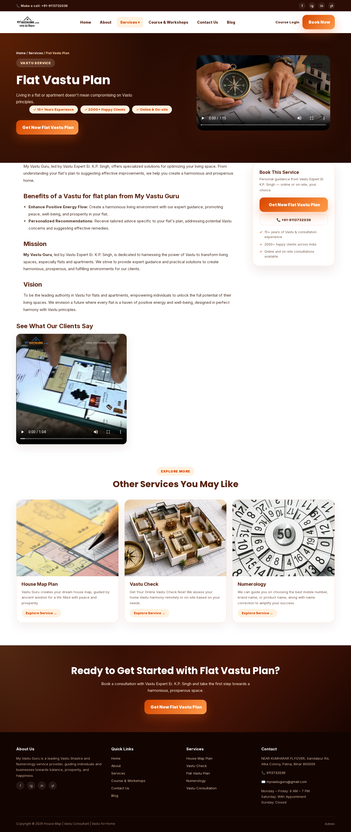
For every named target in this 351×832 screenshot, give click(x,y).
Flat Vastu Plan (198, 773)
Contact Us (207, 22)
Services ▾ (130, 22)
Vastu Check (196, 766)
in (321, 6)
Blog (231, 22)
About (106, 22)
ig (311, 6)
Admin (330, 824)
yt (331, 6)
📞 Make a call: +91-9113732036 (42, 6)
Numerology (196, 781)
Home (85, 22)
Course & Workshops (168, 22)
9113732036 (275, 773)
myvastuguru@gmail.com (286, 782)
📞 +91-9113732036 (293, 220)
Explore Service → (41, 613)
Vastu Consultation (201, 788)
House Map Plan (199, 758)
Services (36, 53)
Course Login (287, 22)
